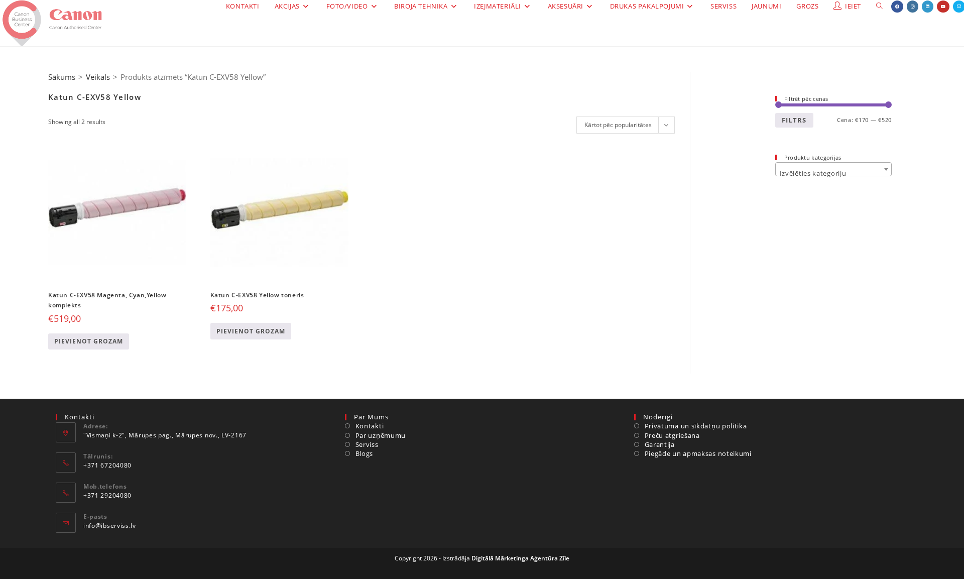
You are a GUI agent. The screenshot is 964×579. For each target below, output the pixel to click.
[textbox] (833, 173)
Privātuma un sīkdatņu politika (696, 425)
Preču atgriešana (672, 435)
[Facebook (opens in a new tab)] (897, 7)
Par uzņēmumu (380, 435)
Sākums (61, 77)
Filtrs (794, 120)
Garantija (660, 444)
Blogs (364, 453)
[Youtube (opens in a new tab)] (943, 7)
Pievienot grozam (88, 341)
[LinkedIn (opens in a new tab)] (927, 7)
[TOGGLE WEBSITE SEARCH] (879, 6)
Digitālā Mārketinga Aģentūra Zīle (520, 558)
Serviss (367, 444)
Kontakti (369, 425)
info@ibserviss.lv (109, 525)
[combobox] (833, 169)
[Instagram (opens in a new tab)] (912, 7)
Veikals (98, 77)
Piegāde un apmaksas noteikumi (698, 453)
